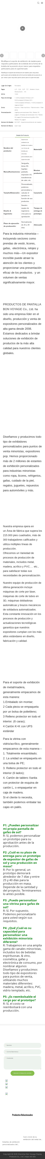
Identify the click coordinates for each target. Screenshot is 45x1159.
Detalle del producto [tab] (22, 135)
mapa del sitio (30, 1157)
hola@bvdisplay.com (17, 1084)
